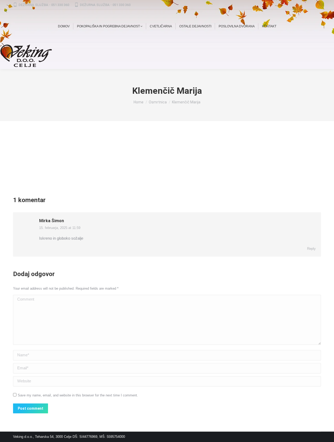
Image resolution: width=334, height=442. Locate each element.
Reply (311, 249)
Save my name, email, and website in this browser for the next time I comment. (78, 395)
